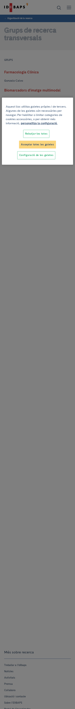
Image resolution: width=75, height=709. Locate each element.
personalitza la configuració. (39, 123)
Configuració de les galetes (36, 155)
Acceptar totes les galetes (37, 144)
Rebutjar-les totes (36, 133)
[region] (37, 131)
